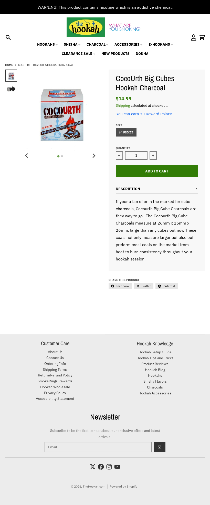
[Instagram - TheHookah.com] (109, 467)
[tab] (58, 156)
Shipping (123, 105)
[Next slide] (93, 155)
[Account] (194, 37)
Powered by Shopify (123, 486)
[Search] (8, 37)
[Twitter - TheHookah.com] (93, 467)
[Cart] (202, 37)
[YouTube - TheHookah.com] (117, 467)
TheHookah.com (94, 486)
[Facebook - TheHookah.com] (101, 467)
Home (9, 65)
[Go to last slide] (26, 155)
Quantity (123, 148)
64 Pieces (126, 132)
